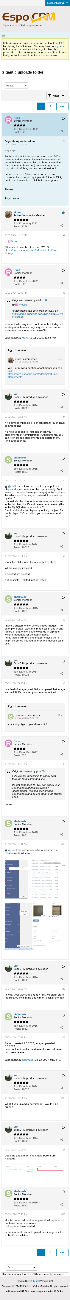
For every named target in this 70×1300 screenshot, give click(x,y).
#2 (64, 235)
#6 (64, 556)
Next (62, 106)
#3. (60, 358)
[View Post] (45, 300)
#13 (63, 1098)
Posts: (17, 131)
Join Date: (20, 128)
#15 (63, 1214)
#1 (64, 140)
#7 (64, 619)
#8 (64, 683)
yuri (12, 486)
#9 (64, 764)
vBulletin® (34, 1281)
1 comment (21, 350)
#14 (63, 1149)
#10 (63, 844)
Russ (16, 241)
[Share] (61, 130)
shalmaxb (27, 1059)
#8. (60, 715)
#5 (64, 480)
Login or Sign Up (55, 3)
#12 (63, 1037)
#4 (64, 417)
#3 (64, 293)
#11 (63, 988)
